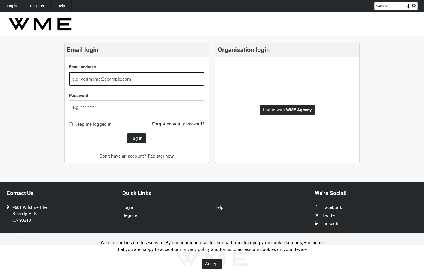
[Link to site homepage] (40, 24)
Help (61, 5)
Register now (161, 156)
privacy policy (196, 249)
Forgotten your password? (178, 124)
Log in (12, 5)
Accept (212, 263)
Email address (82, 67)
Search (414, 5)
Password (78, 95)
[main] (212, 103)
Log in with (287, 109)
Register (37, 5)
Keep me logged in (93, 124)
